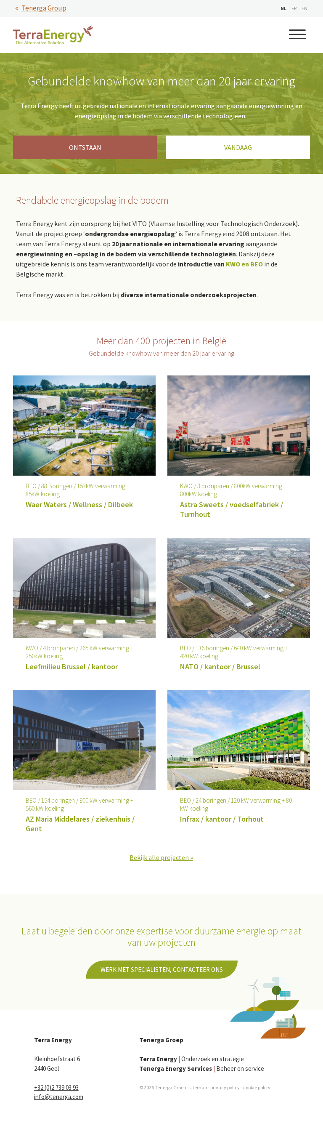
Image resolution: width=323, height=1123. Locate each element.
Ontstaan (85, 147)
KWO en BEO (244, 264)
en (304, 8)
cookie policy (256, 1087)
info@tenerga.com (58, 1097)
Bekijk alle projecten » (161, 857)
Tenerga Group (43, 8)
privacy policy (225, 1087)
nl (283, 8)
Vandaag (238, 147)
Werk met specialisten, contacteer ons (162, 970)
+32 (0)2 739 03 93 (56, 1087)
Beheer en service (201, 1068)
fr (294, 8)
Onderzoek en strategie (191, 1059)
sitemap (198, 1087)
